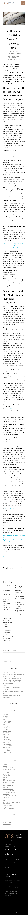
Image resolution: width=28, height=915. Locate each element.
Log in (4, 819)
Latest (5, 777)
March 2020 (6, 742)
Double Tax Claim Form (12, 509)
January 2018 (6, 750)
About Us (7, 859)
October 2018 (6, 747)
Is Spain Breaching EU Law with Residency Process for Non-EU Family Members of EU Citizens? (13, 674)
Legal (4, 779)
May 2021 (5, 736)
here (12, 511)
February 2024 (7, 726)
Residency (6, 799)
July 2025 (5, 714)
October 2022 (6, 734)
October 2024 (6, 722)
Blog (15, 863)
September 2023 (7, 727)
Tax (4, 800)
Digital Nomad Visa (9, 769)
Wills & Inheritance (9, 808)
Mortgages (6, 787)
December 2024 (7, 721)
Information (7, 776)
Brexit (5, 766)
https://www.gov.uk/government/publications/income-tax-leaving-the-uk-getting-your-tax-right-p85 (14, 246)
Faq (15, 868)
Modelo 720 (9, 409)
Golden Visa (6, 772)
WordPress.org (7, 824)
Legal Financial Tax (13, 56)
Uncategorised (8, 805)
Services (7, 863)
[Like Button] (22, 568)
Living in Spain (7, 784)
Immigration (6, 774)
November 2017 (7, 752)
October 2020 (6, 739)
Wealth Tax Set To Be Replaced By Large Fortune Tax (7, 622)
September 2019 (7, 746)
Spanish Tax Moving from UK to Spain (7, 588)
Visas (4, 807)
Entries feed (6, 820)
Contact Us (17, 859)
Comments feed (7, 822)
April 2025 (5, 718)
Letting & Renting (8, 782)
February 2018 (6, 749)
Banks (5, 764)
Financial (6, 771)
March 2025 (6, 719)
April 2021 (5, 737)
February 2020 (7, 744)
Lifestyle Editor (16, 53)
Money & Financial (8, 785)
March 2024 (6, 724)
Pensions (6, 794)
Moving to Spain (13, 57)
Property (6, 797)
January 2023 (6, 732)
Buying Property (8, 767)
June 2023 (5, 729)
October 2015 (6, 754)
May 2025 (5, 716)
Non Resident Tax (8, 790)
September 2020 (7, 741)
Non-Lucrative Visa (9, 792)
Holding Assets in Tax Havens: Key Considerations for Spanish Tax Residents (12, 687)
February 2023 (7, 731)
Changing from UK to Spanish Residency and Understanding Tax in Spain (20, 592)
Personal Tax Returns (14, 59)
